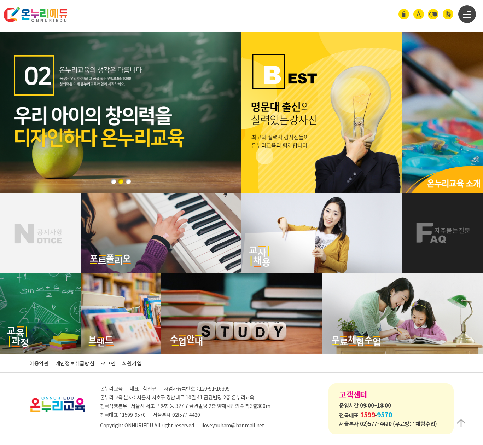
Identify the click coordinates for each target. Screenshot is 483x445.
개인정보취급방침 (75, 363)
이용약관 (39, 363)
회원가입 (131, 363)
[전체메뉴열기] (467, 14)
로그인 (108, 363)
